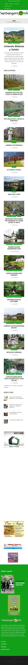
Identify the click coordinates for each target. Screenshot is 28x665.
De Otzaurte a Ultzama (14, 170)
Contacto (6, 3)
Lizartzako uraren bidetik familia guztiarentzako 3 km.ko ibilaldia (14, 378)
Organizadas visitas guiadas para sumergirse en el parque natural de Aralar (14, 220)
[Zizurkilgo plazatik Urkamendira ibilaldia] (14, 315)
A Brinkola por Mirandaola (14, 145)
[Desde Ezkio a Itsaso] (14, 183)
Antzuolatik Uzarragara (14, 352)
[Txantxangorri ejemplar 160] (6, 421)
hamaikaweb (14, 663)
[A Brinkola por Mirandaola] (14, 134)
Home (8, 22)
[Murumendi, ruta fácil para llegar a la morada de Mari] (14, 82)
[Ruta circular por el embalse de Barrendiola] (14, 108)
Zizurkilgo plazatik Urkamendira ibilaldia (14, 327)
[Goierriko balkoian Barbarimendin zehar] (14, 236)
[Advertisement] (14, 467)
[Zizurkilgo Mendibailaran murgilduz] (14, 262)
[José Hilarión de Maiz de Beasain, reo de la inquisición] (6, 398)
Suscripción (11, 3)
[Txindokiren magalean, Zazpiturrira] (14, 289)
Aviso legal (5, 657)
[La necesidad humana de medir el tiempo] (6, 414)
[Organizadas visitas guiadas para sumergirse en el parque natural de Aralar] (14, 208)
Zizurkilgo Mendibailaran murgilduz (14, 274)
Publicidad (16, 3)
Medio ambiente (14, 22)
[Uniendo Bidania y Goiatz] (14, 35)
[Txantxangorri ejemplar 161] (7, 584)
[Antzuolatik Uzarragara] (14, 341)
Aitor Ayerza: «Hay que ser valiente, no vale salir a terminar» (15, 406)
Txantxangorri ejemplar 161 (20, 584)
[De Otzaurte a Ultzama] (14, 159)
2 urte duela (15, 355)
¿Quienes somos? (8, 6)
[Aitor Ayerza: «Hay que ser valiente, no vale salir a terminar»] (6, 406)
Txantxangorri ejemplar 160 (16, 420)
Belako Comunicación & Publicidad (17, 661)
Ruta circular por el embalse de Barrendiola (14, 120)
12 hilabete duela (15, 251)
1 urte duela (15, 277)
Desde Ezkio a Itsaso (14, 194)
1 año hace (14, 66)
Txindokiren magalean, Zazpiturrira (14, 300)
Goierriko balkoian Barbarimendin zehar (14, 248)
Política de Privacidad (14, 657)
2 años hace (15, 148)
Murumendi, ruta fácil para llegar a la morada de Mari (14, 93)
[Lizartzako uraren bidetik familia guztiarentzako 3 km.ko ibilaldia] (14, 366)
